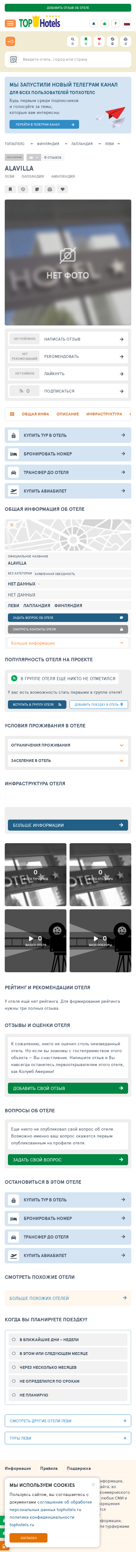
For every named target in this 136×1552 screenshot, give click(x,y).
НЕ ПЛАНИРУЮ (34, 1395)
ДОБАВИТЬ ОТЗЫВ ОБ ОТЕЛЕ (68, 7)
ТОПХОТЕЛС (15, 143)
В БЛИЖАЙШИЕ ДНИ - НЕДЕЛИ (49, 1340)
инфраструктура (104, 414)
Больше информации (33, 643)
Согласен (29, 1538)
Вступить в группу (33, 704)
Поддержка (79, 1468)
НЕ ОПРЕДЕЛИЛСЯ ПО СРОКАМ (49, 1381)
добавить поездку (97, 704)
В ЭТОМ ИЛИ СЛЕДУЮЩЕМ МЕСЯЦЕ (54, 1354)
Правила (49, 1468)
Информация (18, 1468)
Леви (109, 143)
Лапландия (82, 143)
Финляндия (48, 143)
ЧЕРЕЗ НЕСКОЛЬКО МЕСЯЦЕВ (48, 1367)
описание (68, 414)
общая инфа (35, 414)
